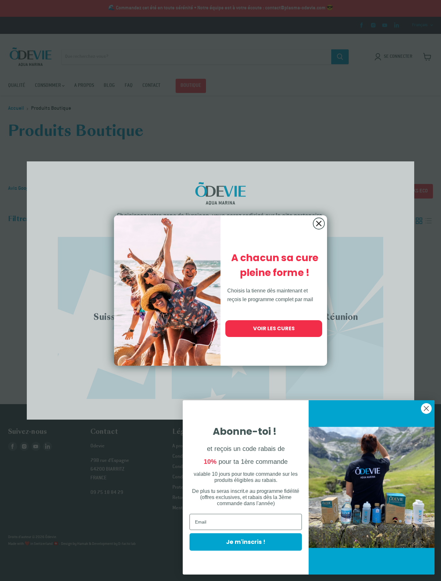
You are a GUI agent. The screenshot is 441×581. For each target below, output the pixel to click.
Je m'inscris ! (245, 542)
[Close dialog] (318, 223)
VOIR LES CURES (274, 328)
